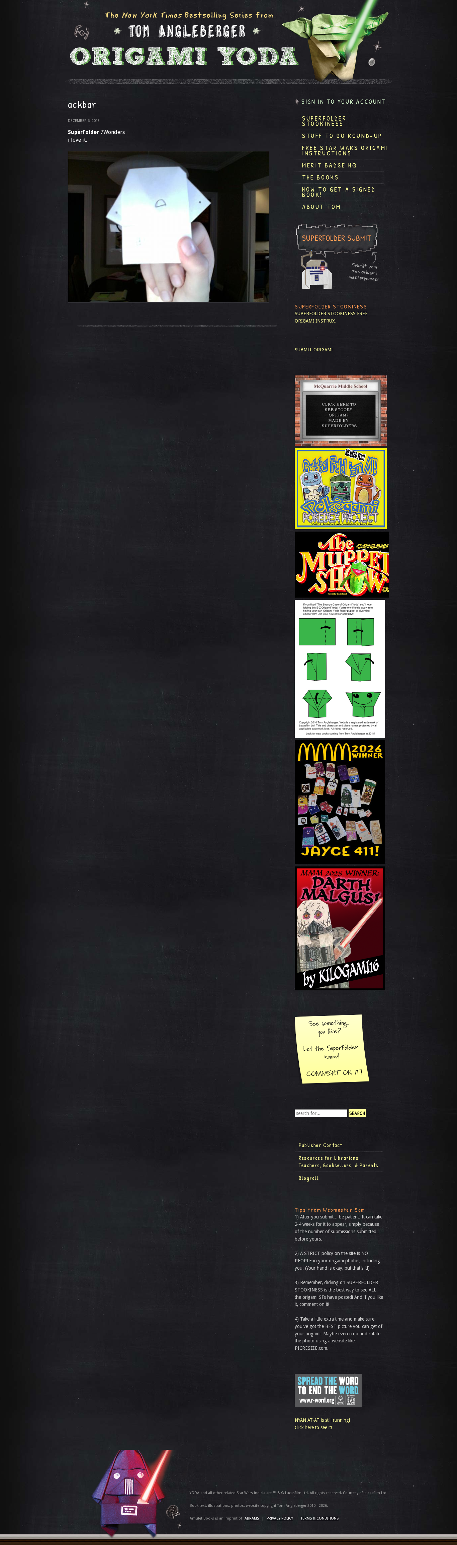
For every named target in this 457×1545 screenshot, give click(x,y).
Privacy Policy (280, 1518)
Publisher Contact (320, 1145)
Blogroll (309, 1178)
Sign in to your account (343, 101)
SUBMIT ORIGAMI (314, 349)
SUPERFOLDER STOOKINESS (325, 313)
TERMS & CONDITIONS (320, 1518)
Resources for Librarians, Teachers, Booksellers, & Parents (338, 1161)
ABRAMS (252, 1518)
